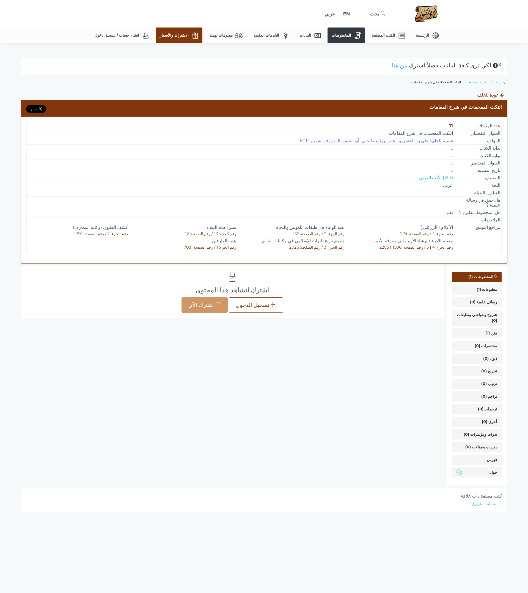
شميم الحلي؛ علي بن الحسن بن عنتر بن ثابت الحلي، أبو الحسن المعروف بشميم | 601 (376, 140)
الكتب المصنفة (478, 82)
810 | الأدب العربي (436, 177)
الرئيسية (501, 82)
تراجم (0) (489, 396)
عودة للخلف (488, 95)
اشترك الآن (201, 305)
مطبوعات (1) (487, 289)
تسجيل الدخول (253, 305)
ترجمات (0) (487, 409)
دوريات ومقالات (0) (481, 446)
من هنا (399, 65)
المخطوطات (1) (480, 276)
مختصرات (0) (486, 345)
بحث (375, 14)
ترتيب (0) (489, 383)
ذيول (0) (490, 358)
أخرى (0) (489, 421)
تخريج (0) (489, 371)
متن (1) (491, 333)
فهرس (492, 459)
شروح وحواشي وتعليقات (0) (477, 317)
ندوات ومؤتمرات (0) (480, 434)
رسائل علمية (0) (483, 302)
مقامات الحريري (484, 503)
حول (493, 472)
